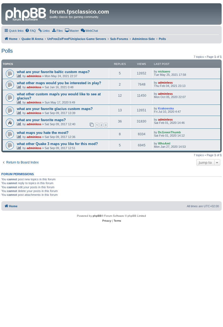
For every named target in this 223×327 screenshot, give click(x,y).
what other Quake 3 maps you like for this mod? (57, 144)
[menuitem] (30, 30)
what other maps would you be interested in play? (59, 83)
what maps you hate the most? (43, 133)
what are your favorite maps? (41, 120)
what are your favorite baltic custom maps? (53, 72)
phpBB (97, 215)
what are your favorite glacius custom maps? (55, 109)
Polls (7, 51)
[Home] (26, 13)
